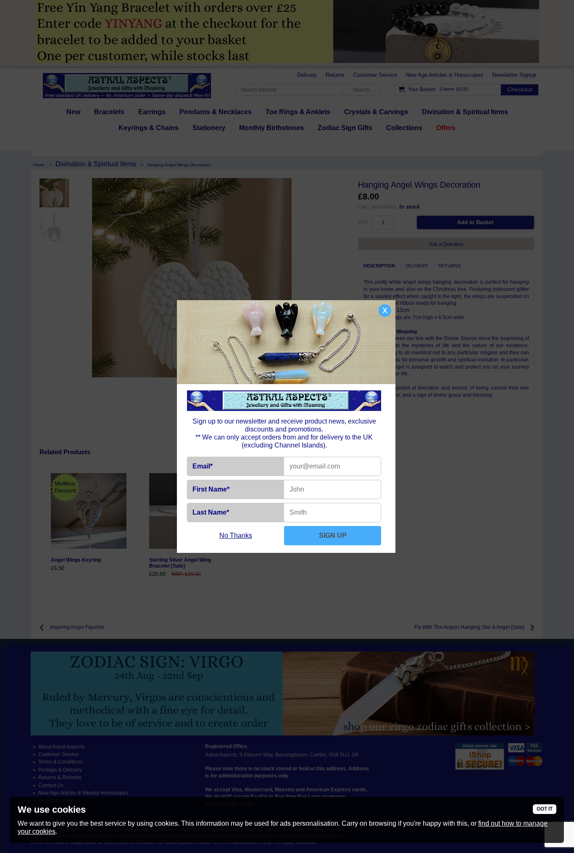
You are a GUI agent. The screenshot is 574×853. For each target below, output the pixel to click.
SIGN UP (333, 535)
